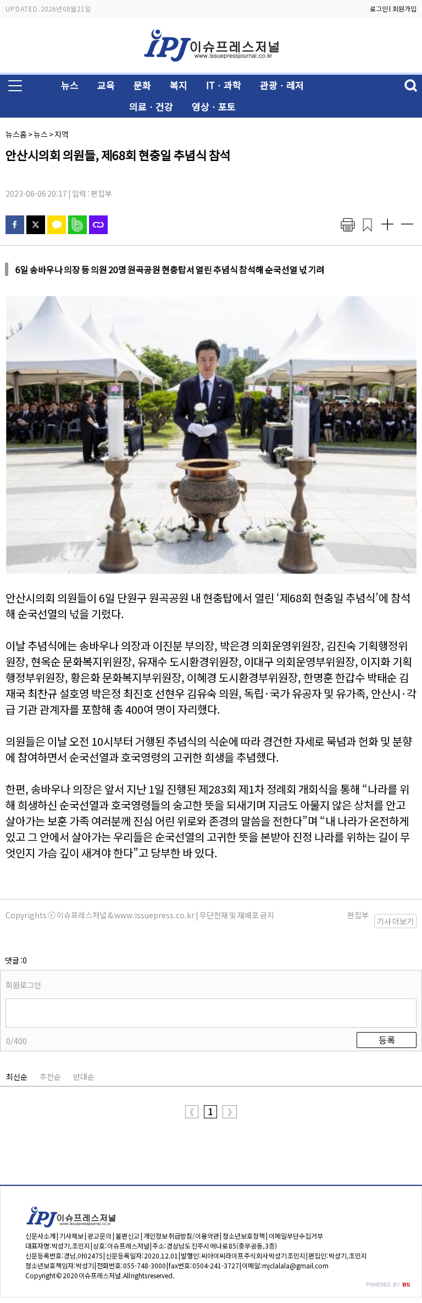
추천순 (50, 1076)
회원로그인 (23, 984)
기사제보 (71, 1235)
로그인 (379, 8)
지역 (61, 134)
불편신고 (127, 1235)
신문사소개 (40, 1235)
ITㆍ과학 (223, 85)
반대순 (84, 1076)
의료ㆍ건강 (151, 106)
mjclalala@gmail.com (295, 1265)
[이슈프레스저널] (211, 64)
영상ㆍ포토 (214, 106)
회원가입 (404, 8)
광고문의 (99, 1235)
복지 (178, 85)
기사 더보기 (395, 921)
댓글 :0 (16, 960)
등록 (387, 1039)
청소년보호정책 (244, 1235)
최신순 (16, 1076)
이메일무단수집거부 (296, 1235)
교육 (106, 85)
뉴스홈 (16, 134)
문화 (142, 85)
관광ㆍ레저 (282, 85)
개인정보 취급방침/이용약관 (181, 1235)
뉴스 (70, 85)
